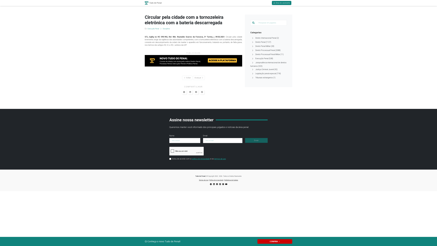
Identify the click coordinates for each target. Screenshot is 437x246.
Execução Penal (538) (264, 58)
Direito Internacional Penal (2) (267, 38)
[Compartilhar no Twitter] (202, 92)
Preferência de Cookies (231, 180)
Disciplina (166, 29)
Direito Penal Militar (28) (264, 46)
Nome (171, 136)
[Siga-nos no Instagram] (223, 184)
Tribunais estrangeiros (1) (265, 78)
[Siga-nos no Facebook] (217, 184)
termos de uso (220, 159)
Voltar (188, 78)
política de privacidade (201, 159)
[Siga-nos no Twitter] (220, 184)
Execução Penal (153, 29)
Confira (274, 241)
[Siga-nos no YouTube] (226, 184)
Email (205, 136)
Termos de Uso (203, 180)
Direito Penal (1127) (263, 42)
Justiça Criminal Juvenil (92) (266, 69)
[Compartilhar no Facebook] (196, 92)
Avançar (198, 78)
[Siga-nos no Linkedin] (214, 184)
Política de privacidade (216, 180)
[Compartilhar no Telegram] (184, 92)
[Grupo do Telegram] (211, 184)
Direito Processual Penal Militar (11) (269, 54)
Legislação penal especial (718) (268, 73)
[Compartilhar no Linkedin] (190, 92)
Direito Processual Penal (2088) (268, 50)
